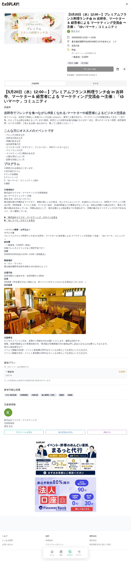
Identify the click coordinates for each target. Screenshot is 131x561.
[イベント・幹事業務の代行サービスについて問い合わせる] (65, 458)
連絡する (107, 432)
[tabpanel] (65, 262)
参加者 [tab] (95, 83)
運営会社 (93, 540)
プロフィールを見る (24, 432)
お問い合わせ (7, 544)
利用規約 (49, 540)
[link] (73, 31)
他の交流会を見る (65, 432)
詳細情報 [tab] (35, 83)
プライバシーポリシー (55, 544)
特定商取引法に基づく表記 (100, 544)
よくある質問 (7, 540)
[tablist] (65, 83)
